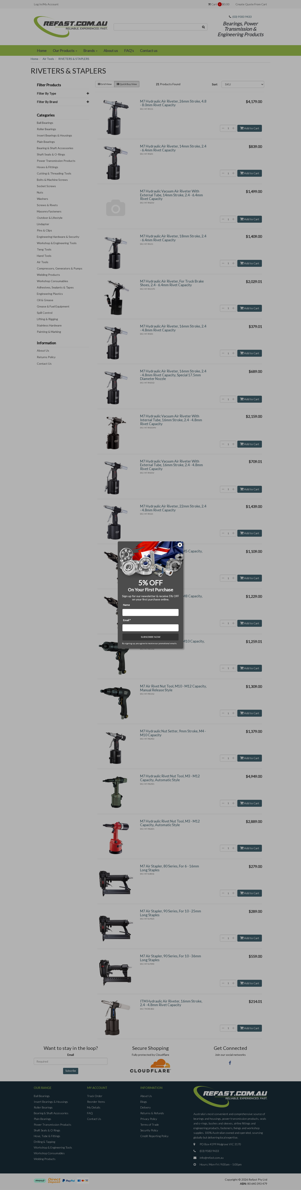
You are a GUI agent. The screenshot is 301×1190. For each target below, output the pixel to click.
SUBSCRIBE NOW (150, 636)
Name (126, 604)
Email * (127, 620)
